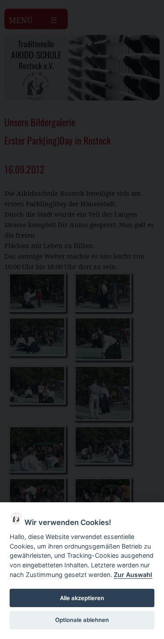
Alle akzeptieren (82, 597)
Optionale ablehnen (82, 619)
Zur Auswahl (133, 574)
